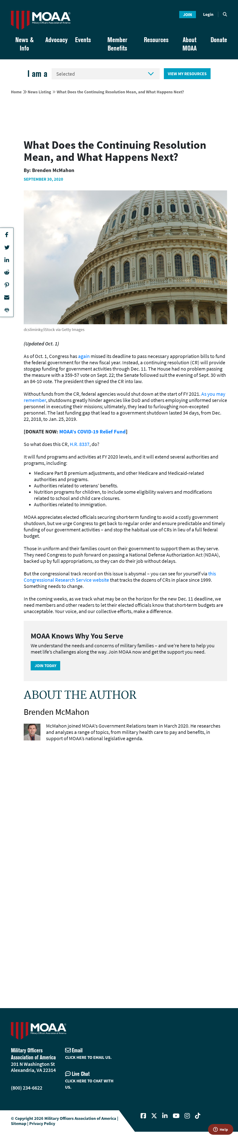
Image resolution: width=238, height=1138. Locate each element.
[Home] (40, 20)
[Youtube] (176, 1116)
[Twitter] (154, 1116)
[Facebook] (143, 1116)
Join (187, 14)
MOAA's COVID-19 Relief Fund (92, 431)
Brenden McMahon (56, 712)
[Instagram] (187, 1116)
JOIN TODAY (45, 665)
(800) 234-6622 (26, 1087)
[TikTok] (197, 1116)
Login (208, 14)
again (84, 356)
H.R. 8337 (79, 444)
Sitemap (18, 1123)
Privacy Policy (42, 1123)
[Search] (225, 14)
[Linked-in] (165, 1116)
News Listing (39, 92)
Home (16, 92)
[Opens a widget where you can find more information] (220, 1130)
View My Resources (187, 73)
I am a (37, 73)
